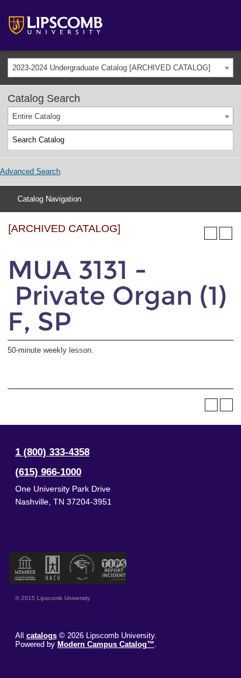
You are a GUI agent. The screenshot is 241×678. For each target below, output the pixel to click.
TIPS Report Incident (113, 567)
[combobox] (120, 67)
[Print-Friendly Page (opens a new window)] (210, 233)
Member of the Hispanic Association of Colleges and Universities (52, 567)
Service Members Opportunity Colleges (82, 567)
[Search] (223, 140)
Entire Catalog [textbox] (36, 116)
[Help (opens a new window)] (225, 233)
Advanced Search (30, 171)
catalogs (41, 635)
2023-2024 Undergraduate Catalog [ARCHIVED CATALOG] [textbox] (111, 67)
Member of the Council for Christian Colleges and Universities (25, 567)
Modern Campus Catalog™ (105, 644)
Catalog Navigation (49, 199)
